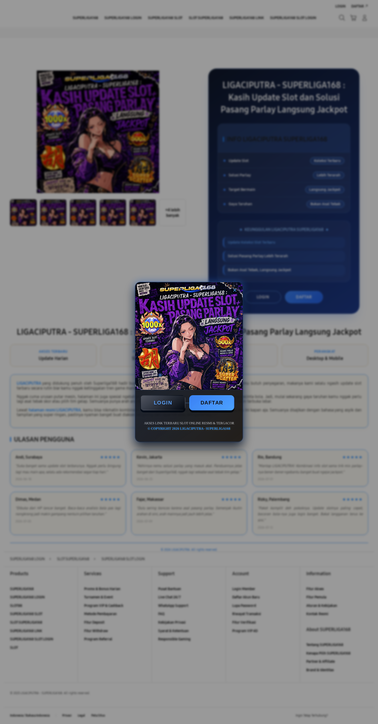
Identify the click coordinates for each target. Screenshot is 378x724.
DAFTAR (212, 403)
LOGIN (163, 403)
